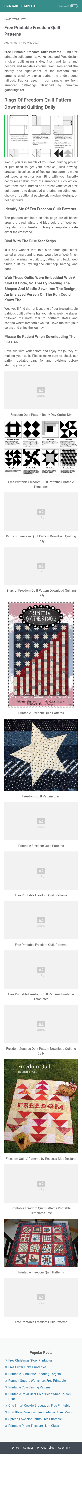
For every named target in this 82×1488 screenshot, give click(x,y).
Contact (28, 1447)
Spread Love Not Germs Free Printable (35, 1419)
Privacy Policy (45, 1447)
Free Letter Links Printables (27, 1367)
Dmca (15, 1447)
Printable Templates (20, 6)
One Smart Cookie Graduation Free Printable (39, 1405)
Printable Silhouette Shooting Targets (34, 1374)
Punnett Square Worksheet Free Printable (37, 1381)
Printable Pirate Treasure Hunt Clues (33, 1426)
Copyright (64, 1447)
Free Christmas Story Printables (30, 1360)
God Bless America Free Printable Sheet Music (40, 1412)
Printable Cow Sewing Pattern (29, 1387)
